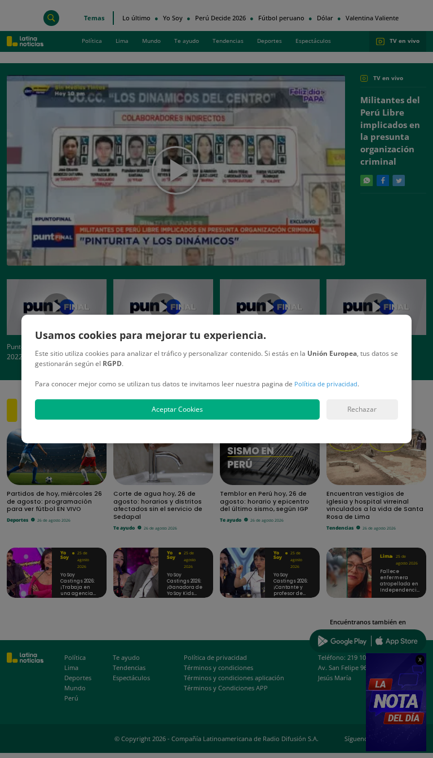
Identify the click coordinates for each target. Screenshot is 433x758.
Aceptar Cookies (177, 409)
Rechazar (362, 409)
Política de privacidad (325, 384)
